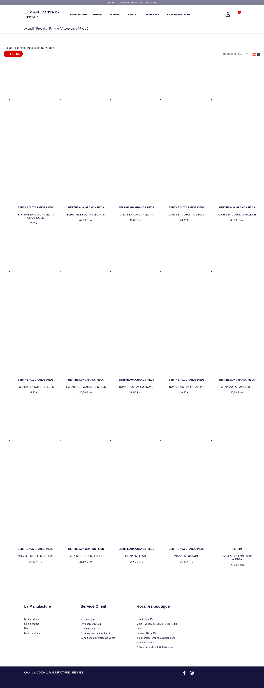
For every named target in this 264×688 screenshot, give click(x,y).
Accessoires (35, 47)
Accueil (8, 47)
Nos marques (32, 623)
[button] (103, 14)
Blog (26, 628)
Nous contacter (32, 633)
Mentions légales (90, 628)
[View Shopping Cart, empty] (237, 14)
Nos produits (31, 619)
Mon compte (87, 619)
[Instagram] (192, 673)
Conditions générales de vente (97, 637)
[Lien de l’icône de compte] (227, 14)
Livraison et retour (90, 623)
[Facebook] (184, 673)
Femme (20, 47)
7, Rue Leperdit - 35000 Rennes (154, 647)
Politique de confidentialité (95, 633)
